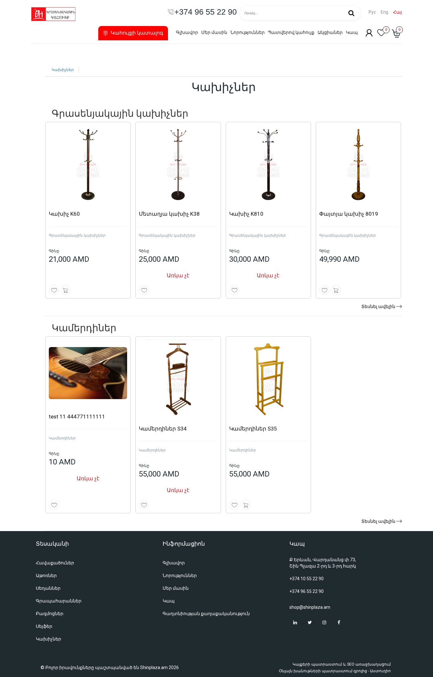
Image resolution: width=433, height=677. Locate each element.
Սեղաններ (48, 588)
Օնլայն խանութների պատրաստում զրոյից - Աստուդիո (335, 671)
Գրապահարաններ (58, 600)
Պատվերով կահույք (291, 32)
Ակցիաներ (330, 32)
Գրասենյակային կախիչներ (77, 235)
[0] (381, 34)
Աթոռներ (46, 575)
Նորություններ (247, 32)
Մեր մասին (214, 32)
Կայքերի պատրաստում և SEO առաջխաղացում (342, 664)
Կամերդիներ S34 (163, 428)
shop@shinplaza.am (309, 607)
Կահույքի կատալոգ (137, 33)
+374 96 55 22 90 (306, 591)
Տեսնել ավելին (378, 306)
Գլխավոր (187, 32)
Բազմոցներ (49, 613)
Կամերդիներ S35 (253, 428)
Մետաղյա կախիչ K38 (169, 214)
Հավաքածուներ (55, 562)
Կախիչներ (63, 70)
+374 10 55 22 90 (306, 578)
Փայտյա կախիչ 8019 (348, 214)
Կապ (352, 32)
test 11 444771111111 (77, 416)
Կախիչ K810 (246, 214)
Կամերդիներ (62, 438)
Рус (372, 12)
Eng (384, 12)
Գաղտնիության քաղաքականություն (206, 613)
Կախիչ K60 (64, 214)
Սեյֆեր (44, 626)
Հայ (397, 12)
